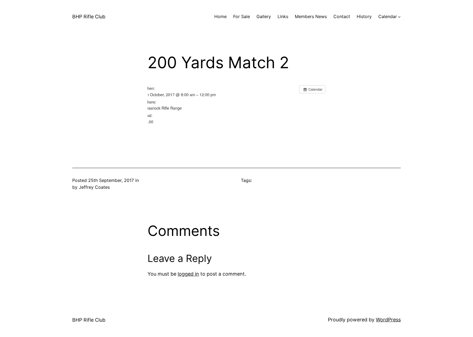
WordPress (388, 319)
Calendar (387, 16)
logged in (188, 274)
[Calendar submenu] (399, 16)
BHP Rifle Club (88, 16)
